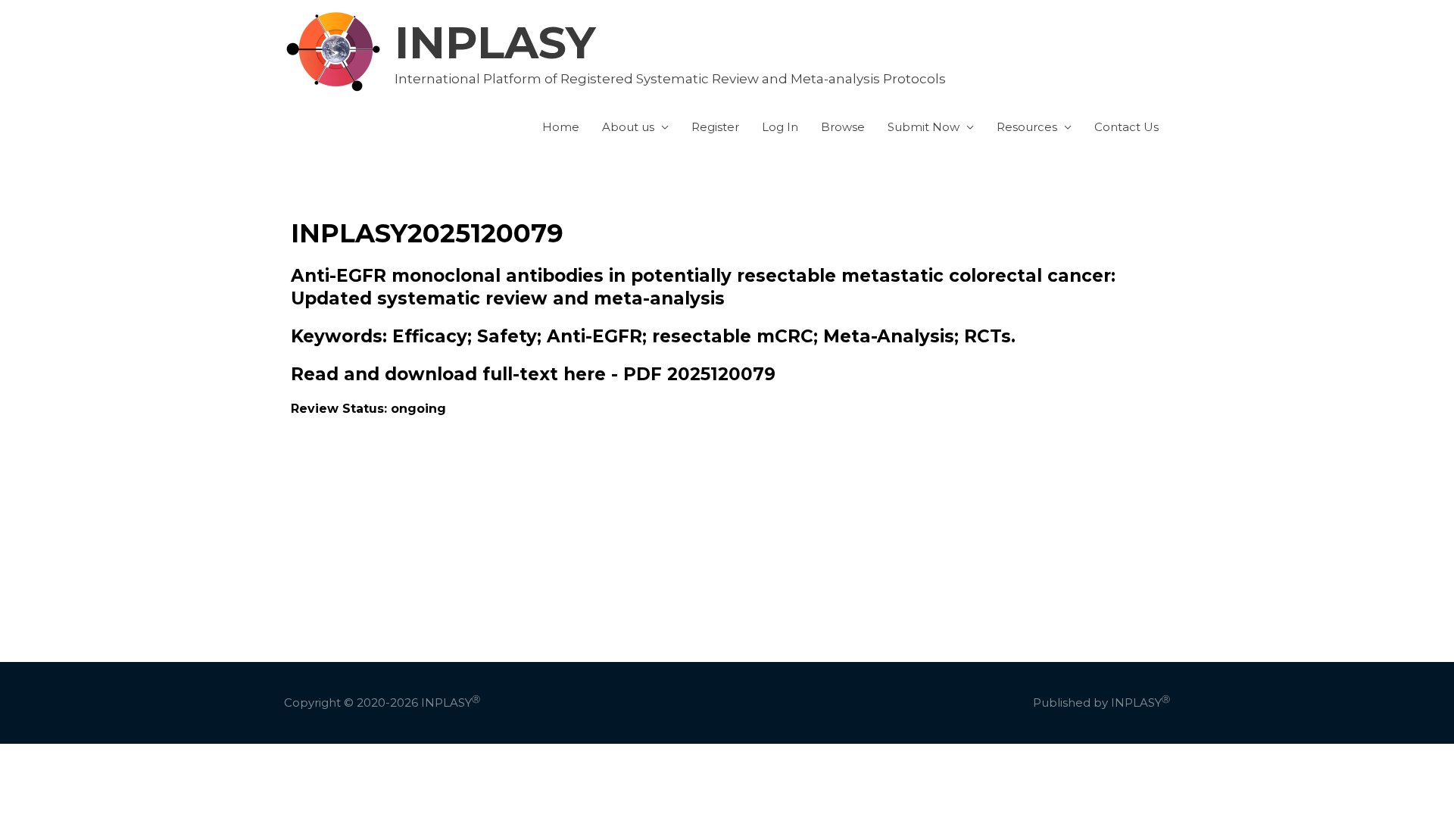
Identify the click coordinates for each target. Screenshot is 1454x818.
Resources (1027, 127)
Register (715, 127)
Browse (843, 127)
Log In (780, 127)
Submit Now (923, 127)
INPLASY (495, 42)
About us (628, 127)
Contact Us (1126, 127)
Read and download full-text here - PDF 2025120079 (533, 374)
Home (560, 127)
